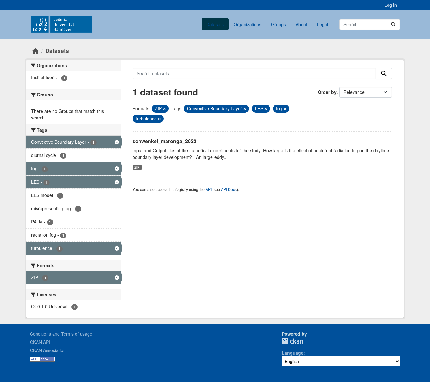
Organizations (247, 24)
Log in (390, 5)
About (301, 24)
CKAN (292, 341)
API (209, 189)
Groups (278, 24)
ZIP (136, 167)
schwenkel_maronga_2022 (164, 141)
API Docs (229, 189)
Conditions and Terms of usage (61, 334)
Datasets (215, 24)
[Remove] (164, 108)
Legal (322, 24)
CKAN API (40, 342)
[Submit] (393, 24)
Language (292, 353)
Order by (327, 92)
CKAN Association (48, 350)
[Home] (35, 51)
